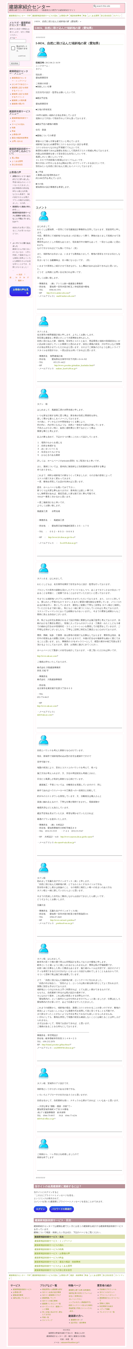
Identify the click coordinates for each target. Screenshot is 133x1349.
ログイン (117, 15)
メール (13, 37)
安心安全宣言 (106, 15)
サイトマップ (47, 1320)
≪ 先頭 (19, 274)
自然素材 (86, 1290)
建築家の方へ (76, 1320)
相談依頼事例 (75, 15)
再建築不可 (86, 1302)
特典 (13, 127)
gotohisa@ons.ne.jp (65, 923)
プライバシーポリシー (107, 1295)
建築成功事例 (18, 1295)
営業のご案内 (104, 1303)
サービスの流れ (18, 124)
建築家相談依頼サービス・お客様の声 (52, 1253)
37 (28, 277)
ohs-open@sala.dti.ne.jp (65, 842)
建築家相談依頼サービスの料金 (49, 1257)
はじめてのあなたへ (20, 84)
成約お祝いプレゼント (21, 1298)
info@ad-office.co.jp (46, 1118)
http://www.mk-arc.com (47, 656)
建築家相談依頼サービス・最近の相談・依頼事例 (57, 1261)
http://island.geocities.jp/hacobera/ (56, 1044)
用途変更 (72, 1308)
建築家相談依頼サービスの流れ (45, 15)
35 (20, 277)
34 (16, 277)
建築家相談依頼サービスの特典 (49, 1249)
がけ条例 (88, 1305)
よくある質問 (93, 15)
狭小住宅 (78, 1293)
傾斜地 (71, 1293)
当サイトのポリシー (107, 1292)
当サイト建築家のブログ (51, 1295)
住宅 (70, 1296)
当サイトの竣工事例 (49, 1301)
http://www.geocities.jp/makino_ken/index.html (74, 365)
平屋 (78, 1308)
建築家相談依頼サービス (22, 1289)
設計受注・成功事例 (78, 1322)
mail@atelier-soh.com (66, 296)
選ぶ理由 (15, 158)
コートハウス (86, 1308)
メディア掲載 (104, 1309)
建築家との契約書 (19, 100)
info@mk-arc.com (45, 714)
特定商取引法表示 (106, 1306)
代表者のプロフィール (107, 1289)
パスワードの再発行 (62, 1209)
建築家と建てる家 (75, 1290)
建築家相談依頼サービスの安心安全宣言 (53, 1270)
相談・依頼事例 (76, 1275)
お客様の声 (64, 15)
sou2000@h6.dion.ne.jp (64, 1047)
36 (24, 277)
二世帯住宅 (77, 1296)
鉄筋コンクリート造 (76, 1305)
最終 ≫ (21, 280)
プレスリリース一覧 (107, 1312)
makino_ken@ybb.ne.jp (66, 368)
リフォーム (87, 1293)
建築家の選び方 (18, 103)
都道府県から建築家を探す (52, 1289)
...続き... (71, 1311)
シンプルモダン (75, 1302)
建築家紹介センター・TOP (20, 15)
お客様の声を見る (20, 291)
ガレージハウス (75, 1299)
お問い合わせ (17, 141)
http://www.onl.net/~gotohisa (63, 920)
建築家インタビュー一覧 (51, 1303)
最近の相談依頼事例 (20, 137)
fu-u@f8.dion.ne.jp (68, 542)
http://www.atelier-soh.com (58, 292)
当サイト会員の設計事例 (51, 1292)
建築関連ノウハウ (49, 1298)
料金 (85, 15)
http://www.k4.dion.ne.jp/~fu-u (61, 537)
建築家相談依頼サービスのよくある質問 (53, 1265)
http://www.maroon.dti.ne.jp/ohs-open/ (77, 836)
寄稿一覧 (45, 1317)
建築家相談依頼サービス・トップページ (53, 1240)
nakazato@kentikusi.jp (70, 1342)
